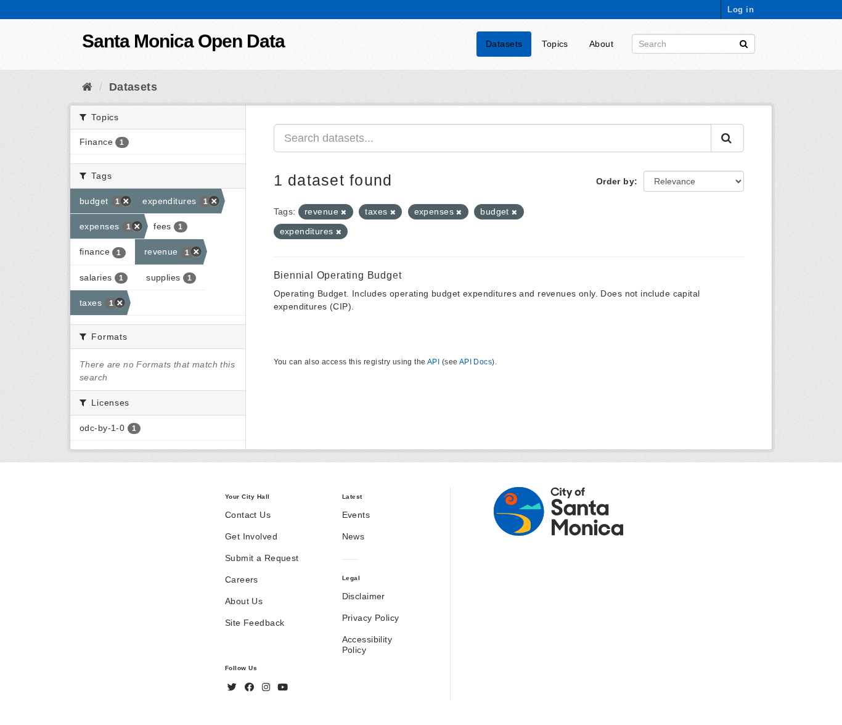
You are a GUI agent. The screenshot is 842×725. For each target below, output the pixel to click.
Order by (615, 181)
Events (356, 515)
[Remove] (343, 212)
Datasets (504, 44)
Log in (740, 9)
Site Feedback (254, 623)
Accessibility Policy (367, 644)
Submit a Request (262, 558)
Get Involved (251, 536)
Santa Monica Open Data (183, 41)
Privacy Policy (370, 618)
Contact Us (248, 515)
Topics (555, 44)
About (601, 44)
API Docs (475, 362)
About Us (244, 601)
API (433, 362)
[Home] (87, 87)
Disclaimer (363, 596)
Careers (241, 579)
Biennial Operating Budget (338, 275)
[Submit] (743, 43)
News (353, 536)
